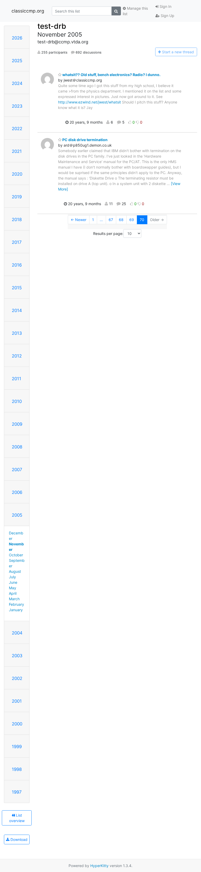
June (13, 582)
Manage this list (135, 11)
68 (121, 219)
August (15, 571)
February (16, 604)
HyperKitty (99, 865)
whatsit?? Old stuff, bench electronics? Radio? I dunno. (111, 74)
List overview (17, 818)
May (12, 588)
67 (111, 219)
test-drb (51, 26)
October (16, 555)
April (12, 593)
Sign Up (167, 15)
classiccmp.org (28, 11)
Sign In (165, 6)
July (12, 577)
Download (18, 839)
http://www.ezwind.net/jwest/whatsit (89, 102)
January (16, 610)
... (101, 219)
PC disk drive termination (85, 139)
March (14, 599)
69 (131, 219)
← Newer (78, 219)
